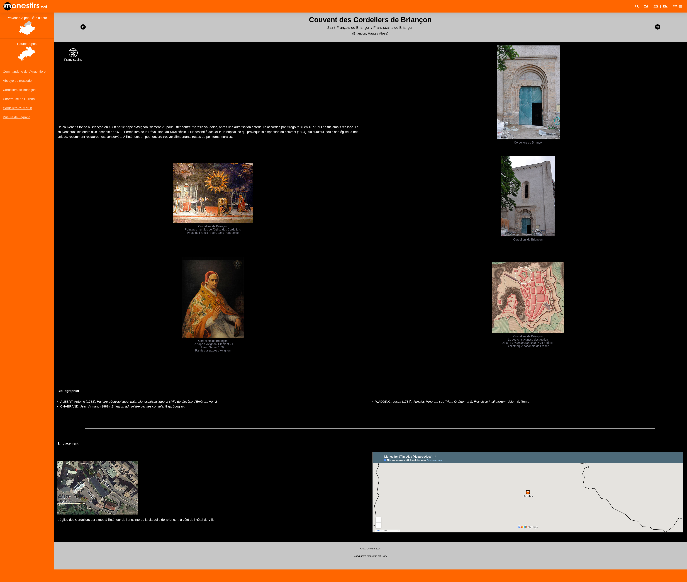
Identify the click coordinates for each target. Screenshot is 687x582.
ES (656, 6)
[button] (680, 6)
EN (665, 6)
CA (646, 6)
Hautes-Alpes (377, 33)
